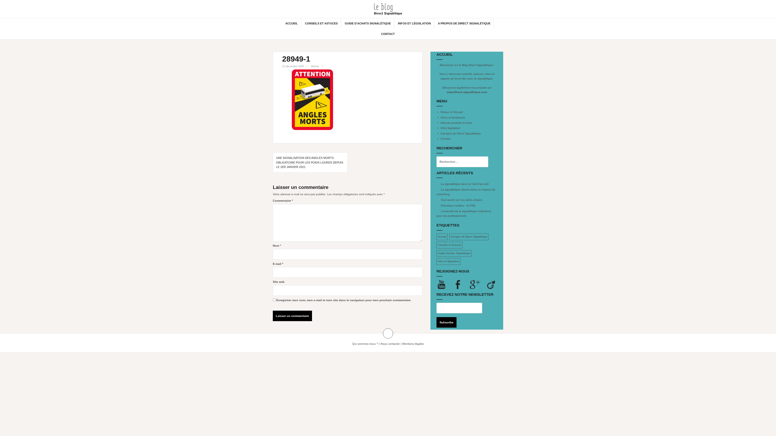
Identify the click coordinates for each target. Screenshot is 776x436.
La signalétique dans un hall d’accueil (464, 184)
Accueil (291, 23)
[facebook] (461, 284)
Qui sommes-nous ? (365, 343)
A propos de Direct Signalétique (464, 23)
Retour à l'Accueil (452, 112)
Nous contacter (390, 343)
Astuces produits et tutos (456, 122)
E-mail (278, 263)
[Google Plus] (478, 284)
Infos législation (450, 128)
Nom (277, 245)
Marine (315, 66)
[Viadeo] (491, 284)
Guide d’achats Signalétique (368, 23)
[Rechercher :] (459, 161)
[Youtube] (444, 284)
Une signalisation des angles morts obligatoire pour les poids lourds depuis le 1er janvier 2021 (309, 162)
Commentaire (283, 200)
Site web (279, 281)
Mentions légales (413, 343)
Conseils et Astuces (321, 23)
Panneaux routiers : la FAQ (458, 205)
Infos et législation (414, 23)
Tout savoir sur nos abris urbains (461, 199)
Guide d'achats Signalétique (454, 253)
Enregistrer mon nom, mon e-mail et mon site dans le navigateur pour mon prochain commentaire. (343, 300)
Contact (388, 34)
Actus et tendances (453, 117)
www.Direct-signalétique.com (467, 92)
